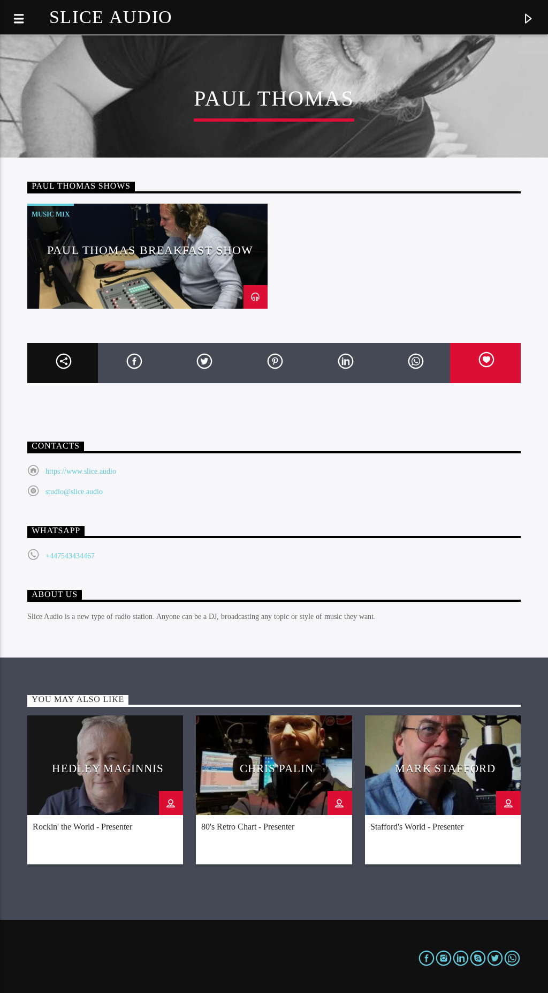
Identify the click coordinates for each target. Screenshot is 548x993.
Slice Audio (111, 17)
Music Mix (51, 214)
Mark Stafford (445, 768)
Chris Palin (277, 768)
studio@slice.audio (74, 492)
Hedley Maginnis (108, 768)
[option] (147, 256)
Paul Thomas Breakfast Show (150, 250)
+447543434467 (70, 556)
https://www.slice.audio (80, 471)
